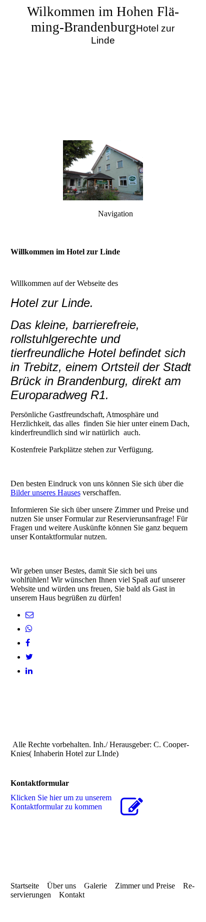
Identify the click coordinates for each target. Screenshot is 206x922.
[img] (103, 70)
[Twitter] (29, 657)
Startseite (24, 885)
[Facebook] (28, 643)
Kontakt (71, 894)
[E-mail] (30, 614)
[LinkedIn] (29, 671)
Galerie (95, 885)
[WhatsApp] (29, 629)
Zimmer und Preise (145, 885)
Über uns (61, 885)
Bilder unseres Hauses (45, 492)
